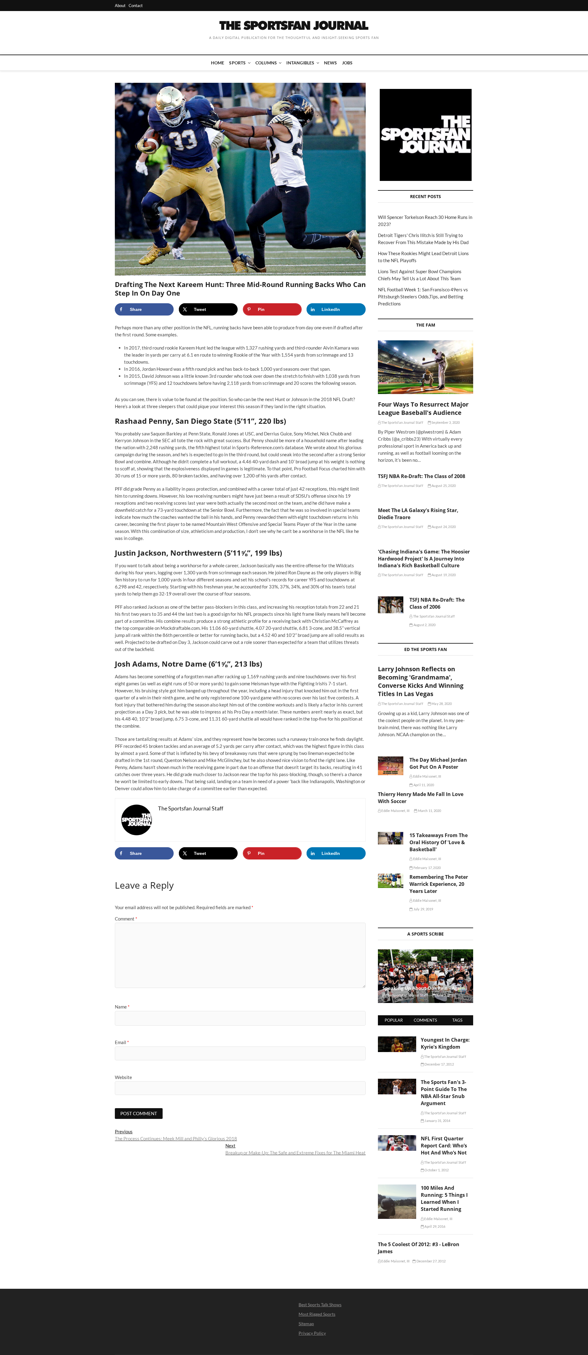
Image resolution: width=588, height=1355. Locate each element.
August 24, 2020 (443, 527)
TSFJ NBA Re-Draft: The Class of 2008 (421, 476)
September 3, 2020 (445, 422)
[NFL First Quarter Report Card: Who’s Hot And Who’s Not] (397, 1138)
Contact (136, 5)
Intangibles (300, 62)
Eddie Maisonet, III (427, 776)
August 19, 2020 (443, 575)
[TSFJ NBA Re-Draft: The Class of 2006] (390, 605)
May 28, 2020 (441, 704)
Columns (266, 62)
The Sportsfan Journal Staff (402, 422)
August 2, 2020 (424, 625)
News (330, 62)
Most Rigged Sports (317, 1314)
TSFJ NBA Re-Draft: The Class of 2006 (437, 603)
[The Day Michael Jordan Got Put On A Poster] (390, 765)
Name (122, 1006)
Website (123, 1077)
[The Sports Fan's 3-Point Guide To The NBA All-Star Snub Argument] (397, 1082)
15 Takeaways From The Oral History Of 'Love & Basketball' (438, 842)
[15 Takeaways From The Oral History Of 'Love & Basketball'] (390, 838)
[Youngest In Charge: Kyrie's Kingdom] (397, 1040)
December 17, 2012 (439, 1064)
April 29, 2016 (434, 1226)
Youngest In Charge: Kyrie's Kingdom (445, 1043)
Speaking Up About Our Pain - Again (424, 988)
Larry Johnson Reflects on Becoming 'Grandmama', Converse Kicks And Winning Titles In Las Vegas (420, 681)
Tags (457, 1020)
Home (217, 62)
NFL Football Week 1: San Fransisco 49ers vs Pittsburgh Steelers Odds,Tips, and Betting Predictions (423, 296)
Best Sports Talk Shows (320, 1304)
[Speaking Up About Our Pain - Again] (425, 976)
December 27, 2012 (431, 1261)
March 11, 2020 (429, 811)
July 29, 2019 (423, 909)
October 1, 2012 (436, 1170)
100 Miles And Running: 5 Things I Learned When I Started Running (444, 1198)
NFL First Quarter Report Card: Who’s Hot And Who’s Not (444, 1145)
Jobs (347, 62)
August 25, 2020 (443, 486)
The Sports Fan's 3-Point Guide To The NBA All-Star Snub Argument (444, 1093)
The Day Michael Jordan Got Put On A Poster (438, 763)
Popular (394, 1020)
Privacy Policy (312, 1333)
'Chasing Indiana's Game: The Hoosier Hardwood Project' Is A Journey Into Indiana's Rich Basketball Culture (424, 558)
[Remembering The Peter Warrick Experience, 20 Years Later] (390, 881)
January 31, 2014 (437, 1121)
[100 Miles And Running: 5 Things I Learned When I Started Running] (397, 1188)
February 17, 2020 (427, 868)
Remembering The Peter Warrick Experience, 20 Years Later (438, 884)
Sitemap (306, 1323)
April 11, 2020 (423, 785)
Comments (425, 1020)
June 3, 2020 (445, 995)
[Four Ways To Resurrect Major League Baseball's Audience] (425, 367)
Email (122, 1042)
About (120, 5)
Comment (126, 918)
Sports (237, 62)
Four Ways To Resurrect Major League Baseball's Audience (423, 408)
